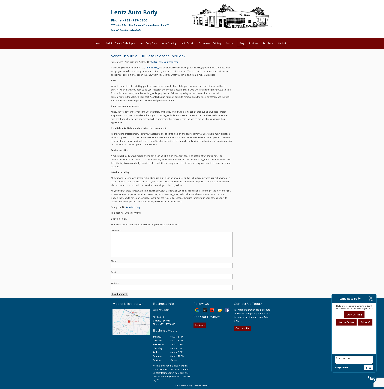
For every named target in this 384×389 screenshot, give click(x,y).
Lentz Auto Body (134, 12)
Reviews (253, 43)
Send (368, 367)
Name (114, 261)
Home (97, 43)
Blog (241, 43)
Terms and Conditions (201, 386)
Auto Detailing (169, 43)
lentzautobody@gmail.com (171, 372)
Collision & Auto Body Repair (120, 43)
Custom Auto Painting (210, 43)
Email (113, 272)
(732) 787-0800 (135, 20)
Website (115, 283)
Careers (230, 43)
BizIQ (337, 367)
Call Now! (365, 322)
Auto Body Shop (148, 43)
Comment (117, 230)
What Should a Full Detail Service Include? (148, 56)
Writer (154, 61)
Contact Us (284, 43)
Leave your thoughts (168, 61)
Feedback (268, 43)
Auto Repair (188, 43)
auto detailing (152, 67)
